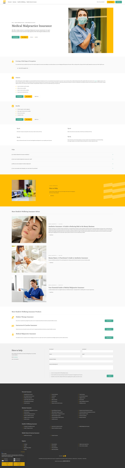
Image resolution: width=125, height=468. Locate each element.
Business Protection (82, 417)
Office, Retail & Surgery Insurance (57, 412)
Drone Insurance (54, 401)
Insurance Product (52, 359)
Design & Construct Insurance (29, 417)
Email (83, 354)
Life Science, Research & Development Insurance (87, 412)
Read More (52, 195)
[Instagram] (65, 456)
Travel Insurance (82, 394)
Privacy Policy (80, 458)
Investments (54, 396)
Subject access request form (84, 444)
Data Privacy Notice (55, 449)
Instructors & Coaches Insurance (57, 426)
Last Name (84, 349)
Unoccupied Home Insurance (28, 401)
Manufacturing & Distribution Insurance (85, 410)
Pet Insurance (81, 399)
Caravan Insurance (55, 435)
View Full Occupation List (23, 68)
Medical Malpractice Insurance (84, 426)
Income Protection (55, 394)
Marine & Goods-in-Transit (83, 413)
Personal (10, 2)
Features (31, 37)
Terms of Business (55, 447)
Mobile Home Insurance (28, 435)
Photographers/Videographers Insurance (30, 410)
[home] (5, 2)
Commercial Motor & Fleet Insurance (58, 417)
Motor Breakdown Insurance (84, 401)
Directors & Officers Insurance (29, 415)
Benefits (36, 37)
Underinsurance (74, 458)
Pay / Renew (110, 2)
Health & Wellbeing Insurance (29, 424)
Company (25, 444)
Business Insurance (26, 408)
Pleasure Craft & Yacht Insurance (57, 403)
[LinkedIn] (63, 456)
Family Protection (27, 403)
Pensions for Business (82, 415)
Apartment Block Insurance (56, 415)
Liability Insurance (55, 419)
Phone (50, 354)
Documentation (54, 444)
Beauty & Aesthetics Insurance (57, 428)
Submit (110, 376)
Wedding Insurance (82, 403)
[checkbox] (3, 458)
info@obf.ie (16, 357)
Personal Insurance (26, 392)
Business (14, 2)
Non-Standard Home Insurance (29, 396)
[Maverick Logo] (66, 461)
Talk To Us (118, 2)
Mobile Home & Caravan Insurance (30, 433)
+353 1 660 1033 (15, 359)
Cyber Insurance (26, 419)
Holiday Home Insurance (28, 397)
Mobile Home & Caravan (32, 2)
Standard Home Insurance (28, 394)
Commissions (70, 458)
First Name (51, 349)
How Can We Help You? (53, 364)
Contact (25, 449)
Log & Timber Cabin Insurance (29, 399)
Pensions (53, 397)
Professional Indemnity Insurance (29, 413)
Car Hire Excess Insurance (83, 396)
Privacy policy (23, 451)
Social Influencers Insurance (56, 410)
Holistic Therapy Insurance (28, 428)
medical (95, 81)
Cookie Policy (84, 458)
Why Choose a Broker (27, 447)
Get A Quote (15, 37)
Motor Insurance (54, 399)
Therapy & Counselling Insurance (29, 426)
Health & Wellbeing (21, 2)
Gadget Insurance (82, 397)
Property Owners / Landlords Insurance (58, 413)
